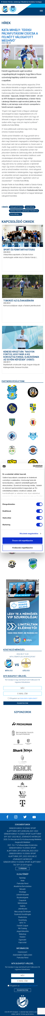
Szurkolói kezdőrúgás (22, 914)
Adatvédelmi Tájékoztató (22, 955)
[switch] (39, 511)
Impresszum (22, 952)
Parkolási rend (22, 883)
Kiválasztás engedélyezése (22, 548)
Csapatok (22, 900)
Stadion (22, 937)
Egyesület (22, 940)
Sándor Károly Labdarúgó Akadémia (24, 211)
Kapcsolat (22, 942)
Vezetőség (22, 920)
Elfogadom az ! (23, 698)
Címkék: (5, 207)
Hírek (22, 881)
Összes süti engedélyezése (22, 541)
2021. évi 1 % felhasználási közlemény (22, 845)
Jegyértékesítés (22, 931)
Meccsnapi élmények (22, 912)
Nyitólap (22, 878)
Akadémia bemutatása (22, 886)
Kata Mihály (30, 207)
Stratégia (22, 892)
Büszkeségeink (22, 897)
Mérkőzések (22, 903)
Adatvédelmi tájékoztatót (28, 698)
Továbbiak (22, 868)
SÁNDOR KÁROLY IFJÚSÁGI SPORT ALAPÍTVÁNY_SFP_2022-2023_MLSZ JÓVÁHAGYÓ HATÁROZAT (22, 856)
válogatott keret (16, 207)
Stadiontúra (22, 917)
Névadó (22, 889)
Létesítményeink (22, 895)
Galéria (22, 906)
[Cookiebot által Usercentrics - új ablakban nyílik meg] (32, 466)
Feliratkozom (22, 703)
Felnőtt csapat (22, 926)
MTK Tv (23, 923)
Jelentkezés (22, 909)
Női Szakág (22, 928)
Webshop (22, 934)
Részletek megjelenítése (29, 533)
